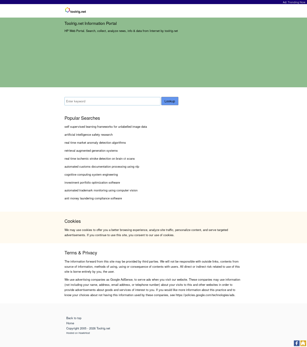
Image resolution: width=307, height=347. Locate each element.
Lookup (170, 101)
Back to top (73, 318)
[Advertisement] (153, 62)
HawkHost (84, 333)
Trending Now (296, 2)
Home (70, 323)
